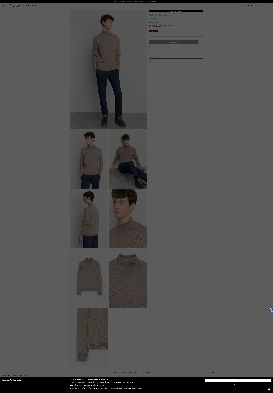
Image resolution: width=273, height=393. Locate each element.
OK (238, 380)
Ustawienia (238, 385)
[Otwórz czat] (269, 389)
